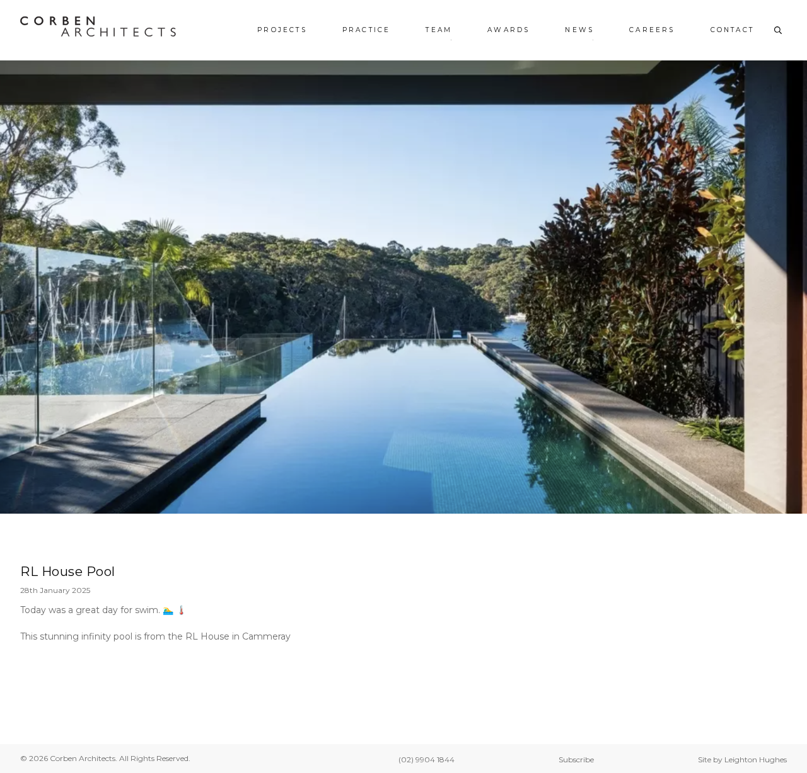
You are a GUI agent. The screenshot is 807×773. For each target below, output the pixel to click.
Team (439, 30)
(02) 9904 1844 (426, 759)
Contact (732, 30)
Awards (508, 30)
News (579, 30)
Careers (652, 30)
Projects (282, 30)
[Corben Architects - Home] (98, 26)
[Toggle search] (778, 30)
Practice (366, 30)
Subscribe (576, 759)
